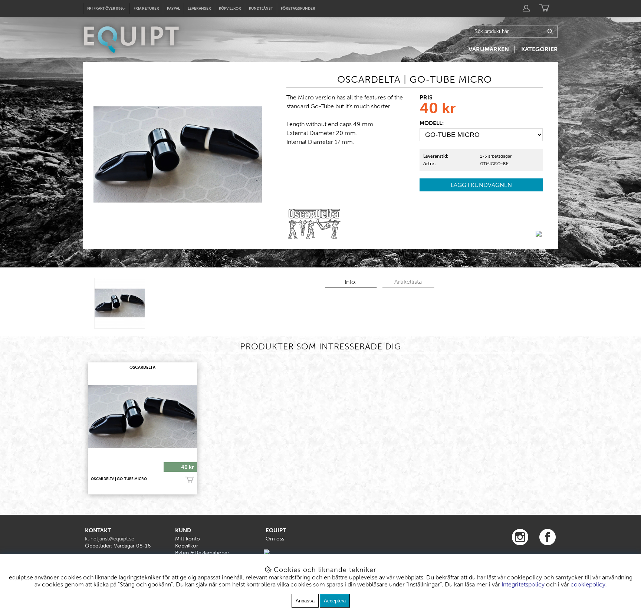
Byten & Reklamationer (202, 553)
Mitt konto (187, 539)
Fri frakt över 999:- (106, 8)
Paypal (173, 8)
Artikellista (408, 281)
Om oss (275, 539)
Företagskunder (298, 8)
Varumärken (489, 49)
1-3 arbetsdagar (496, 156)
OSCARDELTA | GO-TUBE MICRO (119, 479)
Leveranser (199, 8)
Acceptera (335, 601)
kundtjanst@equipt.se (109, 539)
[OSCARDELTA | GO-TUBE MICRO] (119, 303)
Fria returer (146, 8)
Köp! (189, 480)
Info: (351, 281)
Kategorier (539, 49)
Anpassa (305, 601)
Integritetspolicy (523, 584)
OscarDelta (142, 367)
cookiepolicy (588, 584)
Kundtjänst (261, 8)
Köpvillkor (230, 8)
